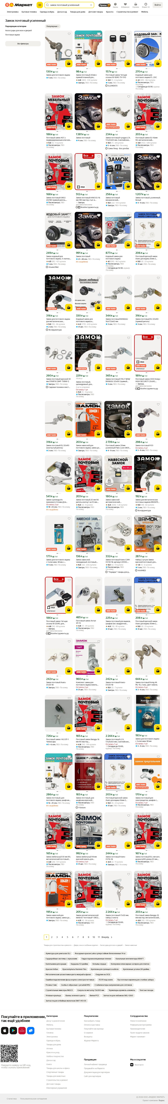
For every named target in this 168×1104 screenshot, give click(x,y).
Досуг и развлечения (55, 1021)
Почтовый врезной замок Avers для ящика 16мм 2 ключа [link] (117, 799)
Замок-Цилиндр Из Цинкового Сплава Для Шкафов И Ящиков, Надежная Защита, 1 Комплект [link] (56, 501)
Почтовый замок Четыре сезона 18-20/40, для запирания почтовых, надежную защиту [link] (57, 622)
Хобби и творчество (55, 1056)
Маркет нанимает (137, 1037)
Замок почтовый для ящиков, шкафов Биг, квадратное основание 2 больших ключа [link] (118, 622)
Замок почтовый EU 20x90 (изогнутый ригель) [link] (57, 446)
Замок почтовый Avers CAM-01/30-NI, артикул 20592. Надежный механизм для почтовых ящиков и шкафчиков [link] (118, 561)
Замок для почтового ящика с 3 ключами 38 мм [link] (147, 740)
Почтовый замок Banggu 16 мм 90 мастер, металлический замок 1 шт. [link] (87, 740)
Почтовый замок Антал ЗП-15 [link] (86, 622)
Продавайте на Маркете (94, 1068)
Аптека (49, 1048)
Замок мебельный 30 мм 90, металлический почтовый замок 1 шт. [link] (58, 858)
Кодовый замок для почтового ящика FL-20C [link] (146, 76)
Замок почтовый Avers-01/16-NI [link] (116, 858)
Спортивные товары (55, 1072)
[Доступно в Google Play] (13, 1034)
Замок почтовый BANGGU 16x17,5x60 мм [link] (117, 320)
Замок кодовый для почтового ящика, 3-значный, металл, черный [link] (58, 257)
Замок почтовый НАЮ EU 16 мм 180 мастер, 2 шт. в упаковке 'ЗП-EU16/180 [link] (88, 199)
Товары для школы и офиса (57, 1068)
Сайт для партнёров (92, 1076)
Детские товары (53, 1084)
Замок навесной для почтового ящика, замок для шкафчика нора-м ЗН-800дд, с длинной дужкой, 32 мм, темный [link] (58, 916)
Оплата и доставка (92, 1025)
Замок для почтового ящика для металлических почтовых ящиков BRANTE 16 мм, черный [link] (58, 320)
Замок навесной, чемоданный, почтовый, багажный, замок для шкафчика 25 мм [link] (86, 561)
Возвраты (88, 1037)
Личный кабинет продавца (95, 1064)
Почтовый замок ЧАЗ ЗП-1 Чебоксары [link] (57, 740)
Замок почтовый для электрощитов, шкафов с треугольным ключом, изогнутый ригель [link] (146, 799)
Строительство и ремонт (57, 1080)
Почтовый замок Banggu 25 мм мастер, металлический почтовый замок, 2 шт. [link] (147, 916)
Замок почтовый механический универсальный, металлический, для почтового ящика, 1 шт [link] (115, 199)
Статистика (12, 1099)
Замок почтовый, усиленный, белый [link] (147, 199)
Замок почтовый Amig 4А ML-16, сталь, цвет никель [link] (146, 683)
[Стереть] (91, 5)
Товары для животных (55, 1076)
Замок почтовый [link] (83, 138)
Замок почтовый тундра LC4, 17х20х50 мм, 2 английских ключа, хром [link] (118, 139)
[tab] (12, 12)
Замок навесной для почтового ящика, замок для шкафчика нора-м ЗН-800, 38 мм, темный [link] (88, 446)
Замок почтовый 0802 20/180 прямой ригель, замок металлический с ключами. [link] (56, 199)
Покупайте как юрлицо (94, 1029)
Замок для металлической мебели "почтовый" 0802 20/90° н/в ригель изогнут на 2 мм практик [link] (87, 916)
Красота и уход (52, 1052)
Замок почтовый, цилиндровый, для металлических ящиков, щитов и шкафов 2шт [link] (86, 383)
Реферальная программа (140, 1025)
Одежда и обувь (53, 1041)
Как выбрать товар (92, 1021)
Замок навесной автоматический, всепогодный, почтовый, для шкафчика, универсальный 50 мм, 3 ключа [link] (118, 501)
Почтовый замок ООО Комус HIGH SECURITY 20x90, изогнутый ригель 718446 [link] (147, 380)
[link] (58, 953)
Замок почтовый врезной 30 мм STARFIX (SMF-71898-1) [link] (58, 380)
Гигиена (49, 1033)
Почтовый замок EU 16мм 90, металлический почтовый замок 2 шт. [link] (146, 139)
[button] (53, 26)
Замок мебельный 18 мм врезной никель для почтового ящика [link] (86, 858)
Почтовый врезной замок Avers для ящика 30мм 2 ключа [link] (146, 622)
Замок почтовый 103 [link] (144, 445)
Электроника (52, 1037)
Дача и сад (51, 1060)
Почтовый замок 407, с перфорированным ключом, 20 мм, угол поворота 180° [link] (58, 139)
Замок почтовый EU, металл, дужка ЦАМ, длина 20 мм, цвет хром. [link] (147, 858)
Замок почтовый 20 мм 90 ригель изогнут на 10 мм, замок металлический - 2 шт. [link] (88, 501)
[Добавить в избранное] (69, 34)
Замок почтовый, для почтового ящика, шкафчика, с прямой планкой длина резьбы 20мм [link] (58, 799)
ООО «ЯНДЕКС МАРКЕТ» (154, 1097)
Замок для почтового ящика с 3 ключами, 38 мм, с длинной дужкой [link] (58, 561)
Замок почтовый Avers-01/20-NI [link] (116, 683)
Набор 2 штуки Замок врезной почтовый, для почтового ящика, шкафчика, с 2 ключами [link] (147, 561)
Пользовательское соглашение (33, 1099)
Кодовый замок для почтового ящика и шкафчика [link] (84, 320)
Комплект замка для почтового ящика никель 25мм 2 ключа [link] (86, 683)
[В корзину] (69, 63)
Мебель (49, 1025)
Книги (49, 1064)
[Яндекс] (161, 1100)
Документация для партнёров (97, 1072)
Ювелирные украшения (56, 1088)
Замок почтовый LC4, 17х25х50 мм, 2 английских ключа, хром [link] (117, 740)
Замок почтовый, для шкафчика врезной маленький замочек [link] (85, 799)
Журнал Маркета (91, 1041)
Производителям (137, 1029)
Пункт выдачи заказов (139, 1033)
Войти (158, 5)
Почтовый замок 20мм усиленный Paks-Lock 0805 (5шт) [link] (117, 446)
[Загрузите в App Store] (4, 1034)
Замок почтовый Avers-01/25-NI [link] (56, 683)
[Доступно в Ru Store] (30, 1034)
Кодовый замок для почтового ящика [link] (114, 257)
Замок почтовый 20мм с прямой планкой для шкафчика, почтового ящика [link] (88, 76)
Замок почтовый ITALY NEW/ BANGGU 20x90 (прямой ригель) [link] (118, 380)
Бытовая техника (53, 1029)
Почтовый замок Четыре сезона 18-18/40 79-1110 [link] (116, 76)
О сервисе (88, 1033)
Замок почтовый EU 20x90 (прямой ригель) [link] (147, 320)
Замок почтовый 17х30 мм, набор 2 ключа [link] (117, 916)
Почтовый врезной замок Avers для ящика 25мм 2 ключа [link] (146, 257)
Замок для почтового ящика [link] (58, 75)
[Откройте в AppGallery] (22, 1034)
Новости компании (138, 1021)
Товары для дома (53, 1045)
